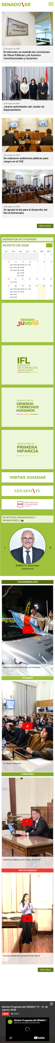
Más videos (45, 970)
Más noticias (45, 226)
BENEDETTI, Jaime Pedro (27, 567)
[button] (5, 547)
